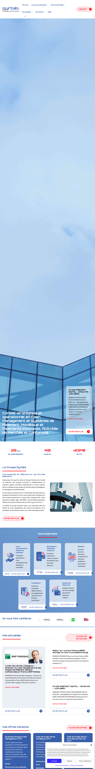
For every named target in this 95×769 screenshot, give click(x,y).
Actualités (26, 12)
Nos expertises (57, 5)
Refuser (69, 761)
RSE (49, 12)
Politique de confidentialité (62, 765)
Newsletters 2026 (76, 424)
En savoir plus (76, 431)
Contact (83, 9)
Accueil (25, 5)
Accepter (54, 761)
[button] (91, 745)
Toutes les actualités (81, 637)
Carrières (39, 12)
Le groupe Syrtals (38, 5)
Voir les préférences (85, 761)
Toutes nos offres (77, 728)
